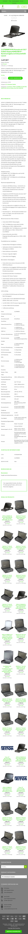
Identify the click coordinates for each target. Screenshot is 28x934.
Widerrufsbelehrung (19, 925)
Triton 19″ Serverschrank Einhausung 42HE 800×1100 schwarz (21, 789)
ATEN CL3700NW (16, 86)
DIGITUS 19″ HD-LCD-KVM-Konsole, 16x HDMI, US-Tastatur (21, 636)
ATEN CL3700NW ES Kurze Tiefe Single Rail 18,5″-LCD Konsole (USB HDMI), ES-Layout (21, 606)
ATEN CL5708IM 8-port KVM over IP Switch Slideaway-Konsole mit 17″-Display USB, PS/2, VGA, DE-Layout (7, 637)
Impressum (5, 924)
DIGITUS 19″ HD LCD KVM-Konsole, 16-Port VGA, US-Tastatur (7, 700)
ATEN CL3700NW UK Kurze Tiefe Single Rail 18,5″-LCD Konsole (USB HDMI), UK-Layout (21, 759)
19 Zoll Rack (9, 86)
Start (5, 15)
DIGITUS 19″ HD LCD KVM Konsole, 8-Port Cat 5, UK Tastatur (7, 729)
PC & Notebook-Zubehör (16, 15)
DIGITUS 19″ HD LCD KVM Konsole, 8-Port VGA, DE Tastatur (21, 576)
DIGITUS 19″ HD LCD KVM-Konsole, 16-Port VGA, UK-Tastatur (21, 848)
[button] (18, 7)
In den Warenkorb (15, 78)
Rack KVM (16, 88)
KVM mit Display (10, 88)
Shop (10, 1)
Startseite (5, 1)
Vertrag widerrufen (13, 931)
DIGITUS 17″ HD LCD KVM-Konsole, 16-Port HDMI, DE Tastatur (7, 547)
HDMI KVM (3, 88)
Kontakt (21, 1)
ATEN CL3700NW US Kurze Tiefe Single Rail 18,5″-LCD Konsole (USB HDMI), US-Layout (7, 517)
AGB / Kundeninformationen (19, 924)
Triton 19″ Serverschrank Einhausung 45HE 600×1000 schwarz (7, 759)
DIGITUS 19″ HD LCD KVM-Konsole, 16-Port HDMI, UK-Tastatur (7, 819)
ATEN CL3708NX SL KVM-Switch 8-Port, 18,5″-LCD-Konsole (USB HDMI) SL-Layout (7, 789)
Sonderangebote (15, 1)
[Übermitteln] (25, 11)
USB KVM (21, 88)
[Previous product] (15, 18)
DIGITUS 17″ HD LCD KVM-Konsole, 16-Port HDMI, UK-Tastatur (7, 605)
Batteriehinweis (14, 926)
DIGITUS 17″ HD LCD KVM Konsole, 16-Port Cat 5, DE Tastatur (7, 848)
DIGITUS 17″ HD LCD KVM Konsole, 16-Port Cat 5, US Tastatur (21, 729)
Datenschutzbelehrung (9, 925)
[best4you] (4, 6)
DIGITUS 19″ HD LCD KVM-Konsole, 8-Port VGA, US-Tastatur (21, 517)
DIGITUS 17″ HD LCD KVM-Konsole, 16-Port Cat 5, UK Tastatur (21, 547)
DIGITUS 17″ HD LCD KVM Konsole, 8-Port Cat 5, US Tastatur (21, 819)
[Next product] (12, 18)
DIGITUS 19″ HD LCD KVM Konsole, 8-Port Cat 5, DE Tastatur (7, 576)
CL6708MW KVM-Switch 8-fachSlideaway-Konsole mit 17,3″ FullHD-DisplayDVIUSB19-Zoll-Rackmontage (7, 669)
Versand (5, 64)
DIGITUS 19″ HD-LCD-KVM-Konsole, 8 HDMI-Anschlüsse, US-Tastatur (21, 700)
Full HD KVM (23, 86)
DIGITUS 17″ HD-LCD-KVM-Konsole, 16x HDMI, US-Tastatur (21, 667)
